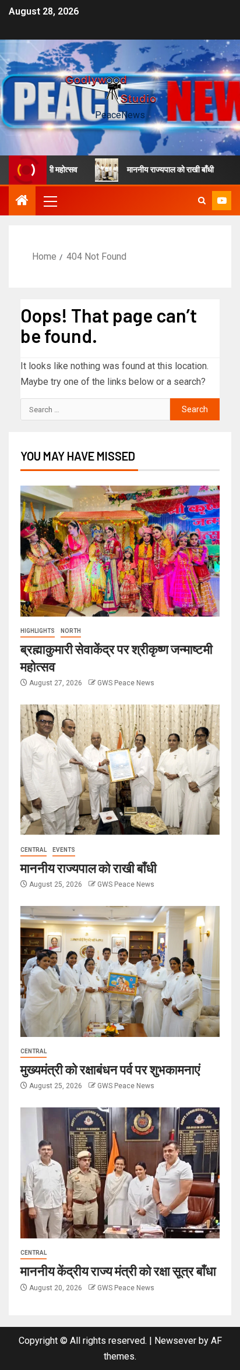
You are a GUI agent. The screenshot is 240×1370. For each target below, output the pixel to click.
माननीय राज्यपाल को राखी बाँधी (157, 169)
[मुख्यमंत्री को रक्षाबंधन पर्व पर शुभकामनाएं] (120, 971)
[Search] (202, 201)
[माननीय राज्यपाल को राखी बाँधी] (120, 770)
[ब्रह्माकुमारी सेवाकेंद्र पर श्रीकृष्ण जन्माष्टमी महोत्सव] (120, 551)
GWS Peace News (125, 683)
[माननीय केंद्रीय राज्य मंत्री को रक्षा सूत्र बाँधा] (120, 1172)
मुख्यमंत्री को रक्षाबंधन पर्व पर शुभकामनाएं (110, 1069)
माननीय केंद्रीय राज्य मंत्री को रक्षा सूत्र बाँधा (118, 1270)
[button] (49, 200)
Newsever (175, 1340)
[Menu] (49, 200)
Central (33, 850)
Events (63, 850)
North (71, 631)
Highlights (37, 631)
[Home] (22, 201)
